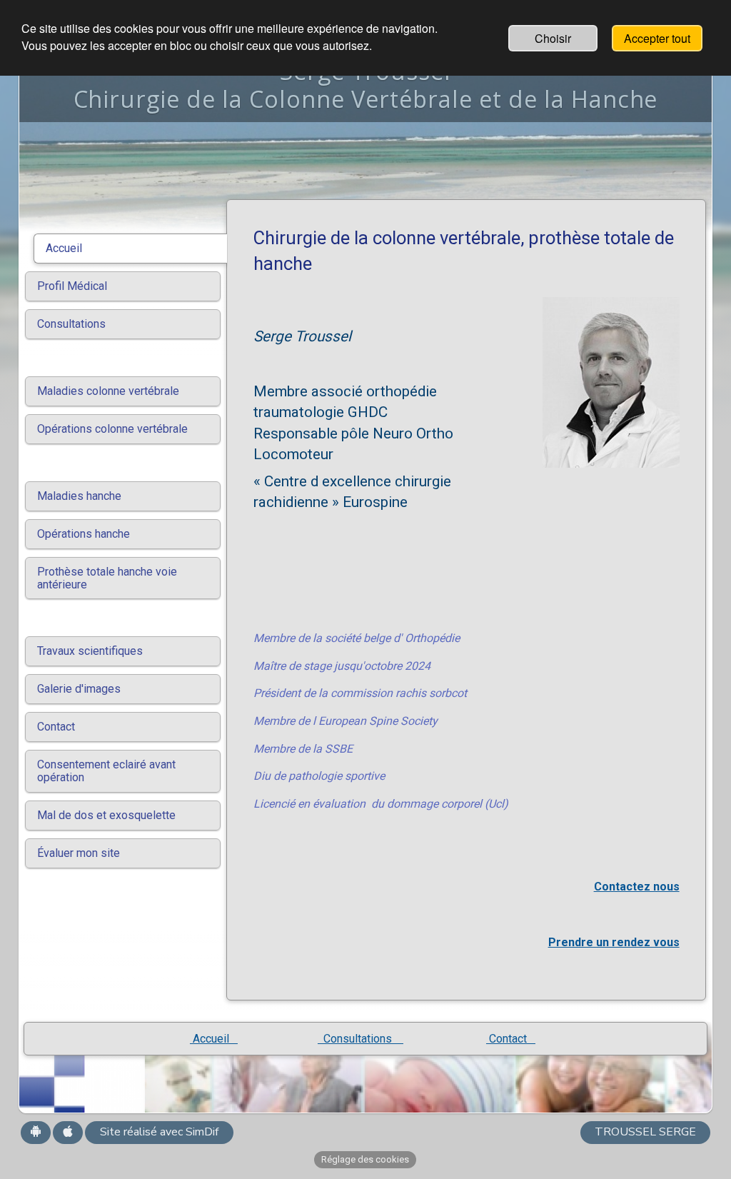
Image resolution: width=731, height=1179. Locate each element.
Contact (510, 1038)
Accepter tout (657, 38)
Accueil (214, 1038)
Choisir (553, 38)
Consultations (360, 1038)
